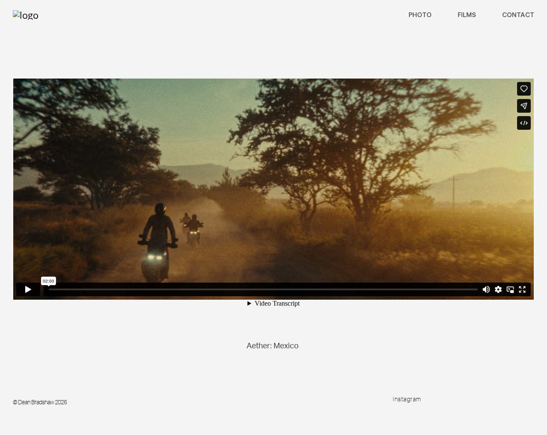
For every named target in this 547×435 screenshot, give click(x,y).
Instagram (407, 399)
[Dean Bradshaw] (25, 15)
